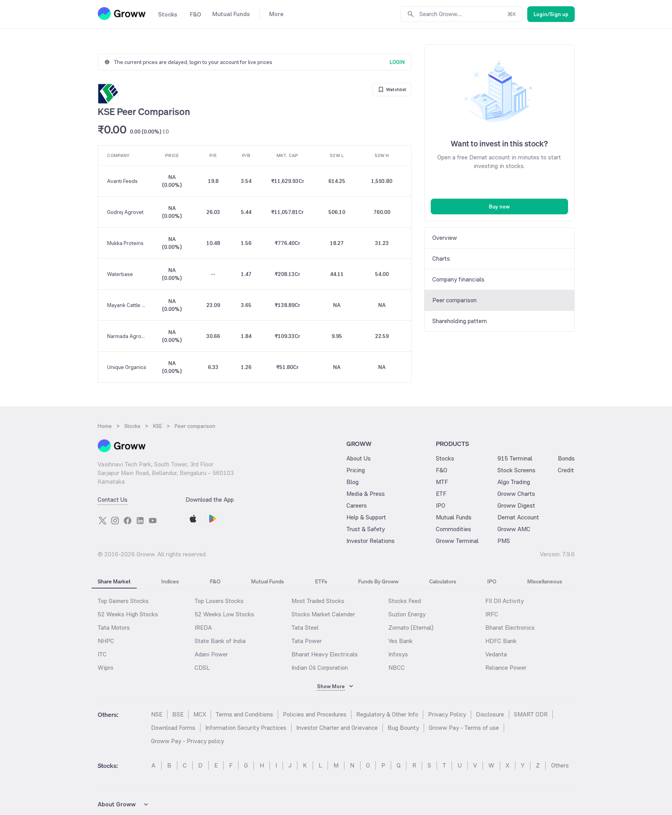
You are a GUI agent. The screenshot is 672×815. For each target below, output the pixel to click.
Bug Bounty (403, 728)
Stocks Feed (404, 601)
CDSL (202, 667)
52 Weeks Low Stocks (224, 614)
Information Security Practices (245, 728)
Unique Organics (126, 367)
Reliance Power (505, 667)
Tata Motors (114, 627)
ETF (441, 494)
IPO (440, 505)
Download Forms (173, 728)
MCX (199, 714)
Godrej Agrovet (125, 212)
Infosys (398, 654)
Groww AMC (513, 529)
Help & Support (366, 517)
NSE (156, 714)
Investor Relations (370, 541)
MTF (442, 482)
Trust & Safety (365, 529)
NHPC (106, 641)
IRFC (491, 614)
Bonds (566, 458)
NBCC (396, 667)
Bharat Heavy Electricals (324, 654)
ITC (102, 654)
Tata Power (306, 641)
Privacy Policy (447, 714)
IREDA (203, 627)
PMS (503, 541)
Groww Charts (516, 494)
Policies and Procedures (314, 714)
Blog (352, 482)
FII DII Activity (504, 601)
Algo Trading (513, 482)
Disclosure (490, 714)
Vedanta (496, 654)
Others (560, 765)
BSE (178, 714)
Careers (356, 505)
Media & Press (365, 494)
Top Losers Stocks (219, 601)
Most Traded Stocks (317, 601)
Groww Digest (516, 505)
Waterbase (120, 274)
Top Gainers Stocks (123, 601)
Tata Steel (305, 627)
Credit (566, 470)
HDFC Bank (501, 641)
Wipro (105, 667)
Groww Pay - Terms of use (464, 728)
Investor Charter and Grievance (337, 728)
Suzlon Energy (407, 614)
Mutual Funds (454, 517)
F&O (441, 470)
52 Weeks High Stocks (128, 614)
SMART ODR (531, 714)
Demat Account (518, 517)
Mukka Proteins (125, 243)
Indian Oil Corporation (319, 667)
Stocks (445, 458)
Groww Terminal (457, 541)
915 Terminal (514, 458)
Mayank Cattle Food (127, 305)
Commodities (453, 529)
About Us (358, 458)
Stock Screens (516, 470)
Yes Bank (400, 641)
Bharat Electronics (510, 627)
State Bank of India (220, 641)
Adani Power (211, 654)
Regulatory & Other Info (387, 714)
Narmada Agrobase (127, 336)
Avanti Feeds (122, 181)
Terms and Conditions (244, 714)
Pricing (355, 470)
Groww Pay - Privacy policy (187, 741)
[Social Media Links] (102, 520)
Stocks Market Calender (323, 614)
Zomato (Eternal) (410, 627)
